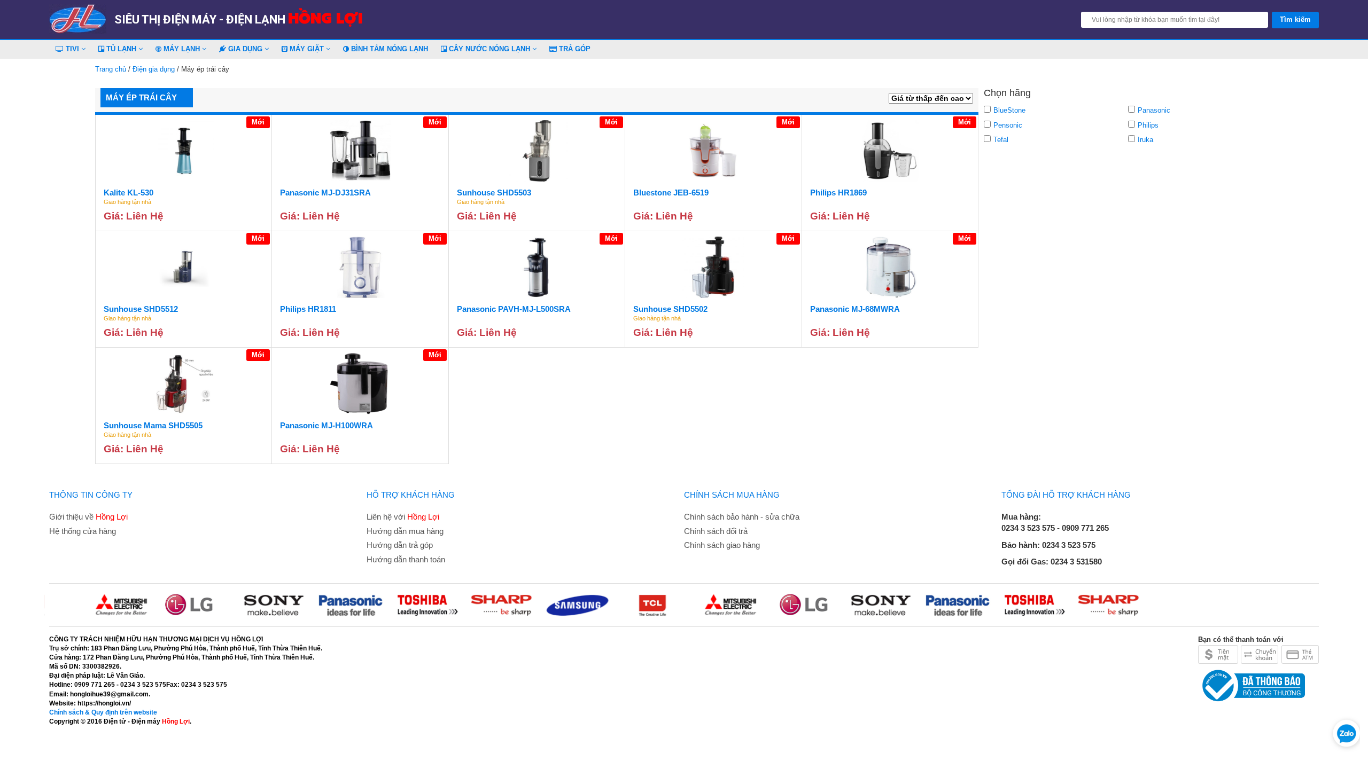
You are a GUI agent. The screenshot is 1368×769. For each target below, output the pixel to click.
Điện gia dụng (154, 69)
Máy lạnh (181, 49)
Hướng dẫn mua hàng (405, 531)
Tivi (72, 49)
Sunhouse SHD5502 (670, 308)
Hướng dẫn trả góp (400, 545)
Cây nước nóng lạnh (489, 49)
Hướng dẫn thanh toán (406, 559)
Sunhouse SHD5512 (141, 308)
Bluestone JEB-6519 (671, 192)
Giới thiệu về (88, 516)
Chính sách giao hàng (722, 545)
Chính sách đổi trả (716, 531)
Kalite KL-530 (128, 192)
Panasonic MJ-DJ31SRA (325, 192)
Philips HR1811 (308, 308)
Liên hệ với (403, 516)
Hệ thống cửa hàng (82, 531)
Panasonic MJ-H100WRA (326, 425)
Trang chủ (110, 69)
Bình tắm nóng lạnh (388, 49)
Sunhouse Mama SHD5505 (153, 425)
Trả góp (573, 49)
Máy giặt (306, 49)
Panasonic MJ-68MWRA (855, 308)
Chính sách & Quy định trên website (103, 712)
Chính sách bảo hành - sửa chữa (741, 516)
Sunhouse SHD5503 (494, 192)
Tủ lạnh (121, 49)
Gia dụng (245, 49)
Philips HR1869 (838, 192)
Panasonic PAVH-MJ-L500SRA (514, 308)
